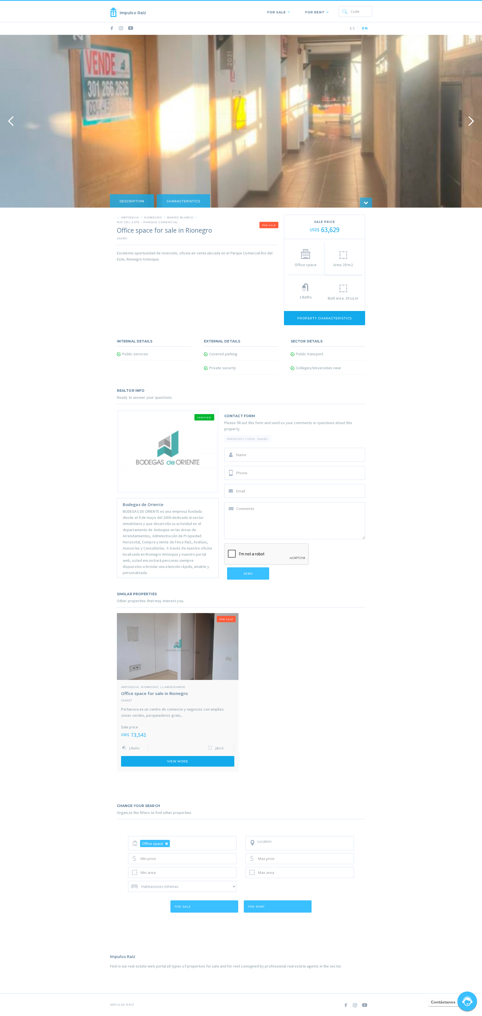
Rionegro (153, 217)
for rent (256, 906)
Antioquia (130, 217)
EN (365, 28)
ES (352, 28)
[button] (277, 11)
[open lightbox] (241, 121)
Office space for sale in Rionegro (154, 693)
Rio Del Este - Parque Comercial (147, 222)
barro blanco (180, 217)
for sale (183, 906)
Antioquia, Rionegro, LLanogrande (153, 687)
